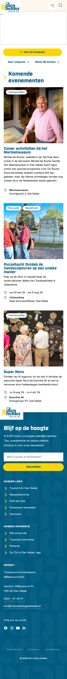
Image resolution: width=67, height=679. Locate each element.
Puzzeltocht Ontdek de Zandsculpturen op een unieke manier (30, 268)
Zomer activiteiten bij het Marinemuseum (25, 150)
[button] (52, 5)
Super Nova (14, 372)
